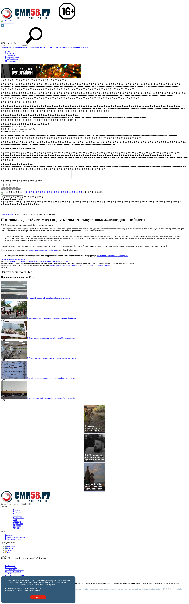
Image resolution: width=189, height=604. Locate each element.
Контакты (9, 535)
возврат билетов (40, 261)
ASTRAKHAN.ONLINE (14, 570)
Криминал (34, 47)
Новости (10, 47)
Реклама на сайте (7, 23)
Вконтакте (11, 546)
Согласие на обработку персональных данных (24, 588)
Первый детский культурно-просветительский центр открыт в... (51, 378)
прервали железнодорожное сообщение (42, 250)
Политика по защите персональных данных (23, 590)
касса (68, 261)
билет (31, 261)
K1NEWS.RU (10, 566)
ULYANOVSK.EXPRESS (14, 576)
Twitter (9, 550)
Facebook (10, 548)
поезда (49, 261)
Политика (26, 47)
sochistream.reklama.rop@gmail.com (76, 265)
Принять (38, 597)
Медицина (77, 47)
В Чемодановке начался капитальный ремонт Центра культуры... (51, 338)
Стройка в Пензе (11, 59)
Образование (67, 47)
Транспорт (58, 47)
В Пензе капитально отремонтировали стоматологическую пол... (51, 358)
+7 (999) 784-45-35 (56, 265)
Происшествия (44, 47)
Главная (4, 47)
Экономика (9, 53)
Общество (18, 47)
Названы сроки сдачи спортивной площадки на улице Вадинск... (51, 318)
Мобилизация (10, 61)
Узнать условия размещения (99, 265)
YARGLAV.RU (10, 574)
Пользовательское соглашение (16, 537)
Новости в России (12, 57)
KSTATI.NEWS (11, 568)
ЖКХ (52, 47)
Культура (84, 47)
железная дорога (59, 261)
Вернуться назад (7, 214)
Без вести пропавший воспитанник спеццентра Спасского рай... (51, 398)
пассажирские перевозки (19, 261)
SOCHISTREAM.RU (13, 572)
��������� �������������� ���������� (54, 192)
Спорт (7, 51)
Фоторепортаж (10, 55)
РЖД (7, 261)
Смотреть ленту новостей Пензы (13, 259)
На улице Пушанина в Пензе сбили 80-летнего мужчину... (49, 298)
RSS (8, 552)
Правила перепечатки (13, 539)
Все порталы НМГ (8, 562)
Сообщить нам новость (46, 214)
